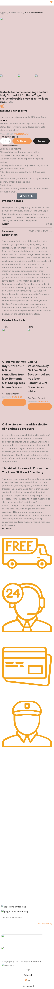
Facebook (6, 870)
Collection (6, 839)
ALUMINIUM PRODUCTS (12, 817)
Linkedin (5, 884)
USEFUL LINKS (8, 834)
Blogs (4, 858)
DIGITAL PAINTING (10, 813)
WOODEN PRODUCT (10, 827)
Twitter (4, 880)
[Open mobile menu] (3, 3)
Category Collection (13, 799)
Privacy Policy (7, 772)
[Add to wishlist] (20, 356)
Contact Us (6, 791)
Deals (4, 844)
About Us (5, 768)
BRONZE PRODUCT (10, 822)
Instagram (6, 875)
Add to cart (22, 141)
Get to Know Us (10, 763)
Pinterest (5, 889)
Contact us (6, 894)
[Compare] (5, 356)
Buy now (41, 141)
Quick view (13, 356)
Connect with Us (10, 865)
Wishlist (4, 848)
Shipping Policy (8, 777)
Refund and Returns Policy (13, 782)
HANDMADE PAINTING (11, 803)
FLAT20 (3, 120)
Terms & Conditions (10, 786)
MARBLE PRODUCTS (10, 808)
